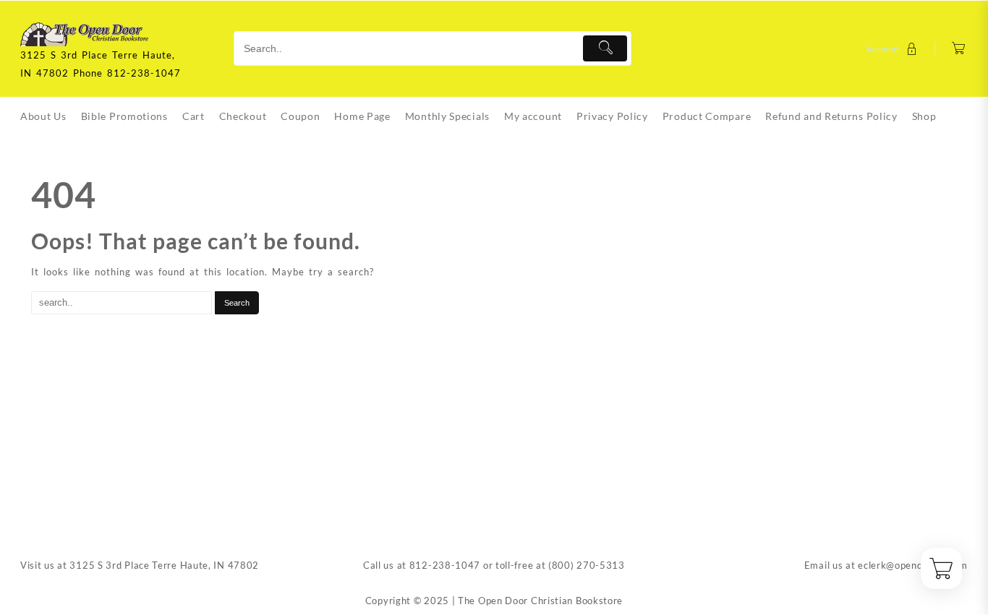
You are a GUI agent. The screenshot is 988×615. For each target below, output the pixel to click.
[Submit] (605, 48)
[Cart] (959, 48)
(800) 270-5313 (586, 565)
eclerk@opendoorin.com (913, 565)
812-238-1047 (444, 565)
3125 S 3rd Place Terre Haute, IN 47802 (164, 565)
